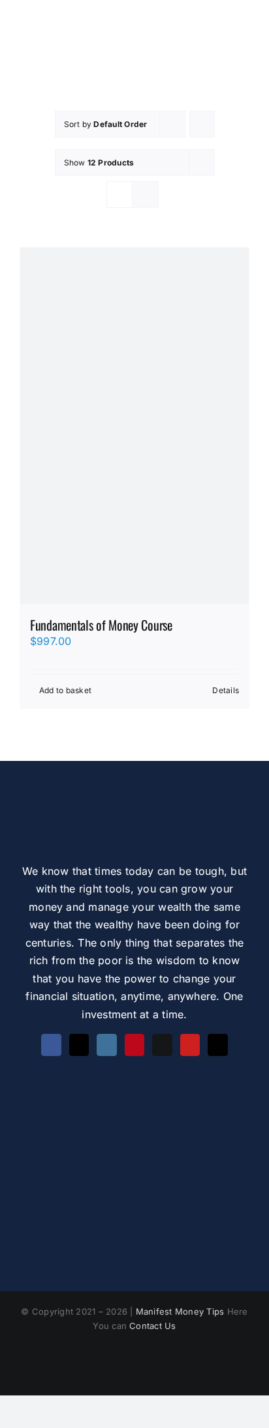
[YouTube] (190, 1045)
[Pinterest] (134, 1045)
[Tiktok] (217, 1045)
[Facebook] (51, 1045)
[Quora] (162, 1045)
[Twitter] (79, 1045)
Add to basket (65, 690)
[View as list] (145, 194)
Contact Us (152, 1326)
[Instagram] (106, 1045)
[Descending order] (202, 124)
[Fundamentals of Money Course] (134, 426)
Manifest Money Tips (181, 1311)
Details (225, 690)
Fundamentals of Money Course (101, 625)
